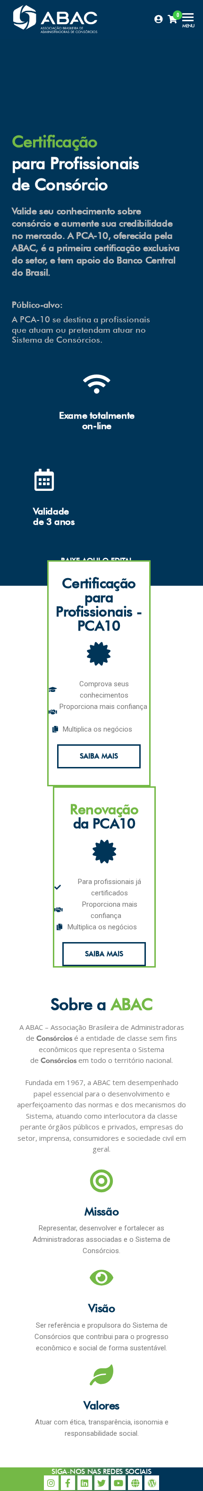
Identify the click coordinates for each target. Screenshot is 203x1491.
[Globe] (135, 1482)
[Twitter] (101, 1482)
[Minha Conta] (158, 19)
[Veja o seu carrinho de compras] (172, 19)
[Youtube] (118, 1482)
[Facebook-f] (68, 1482)
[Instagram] (51, 1482)
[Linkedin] (84, 1482)
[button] (99, 756)
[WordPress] (151, 1482)
